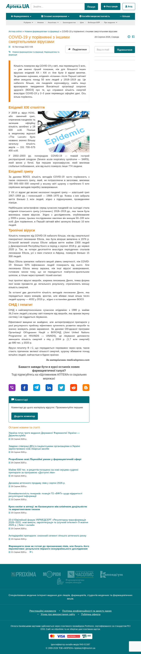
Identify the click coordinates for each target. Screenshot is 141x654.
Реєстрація (112, 6)
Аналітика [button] (52, 22)
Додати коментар (24, 416)
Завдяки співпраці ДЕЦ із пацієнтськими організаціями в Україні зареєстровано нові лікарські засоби (44, 447)
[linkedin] (49, 387)
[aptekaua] (86, 387)
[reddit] (73, 387)
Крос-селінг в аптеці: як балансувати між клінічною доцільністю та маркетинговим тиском (48, 507)
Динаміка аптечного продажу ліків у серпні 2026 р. (37, 483)
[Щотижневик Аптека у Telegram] (129, 37)
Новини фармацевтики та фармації (27, 52)
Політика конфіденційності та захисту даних (87, 610)
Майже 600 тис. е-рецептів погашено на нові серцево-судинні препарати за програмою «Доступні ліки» (43, 471)
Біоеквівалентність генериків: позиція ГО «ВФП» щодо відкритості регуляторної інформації (45, 494)
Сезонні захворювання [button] (55, 16)
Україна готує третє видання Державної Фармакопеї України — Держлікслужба (44, 434)
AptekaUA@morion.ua (84, 648)
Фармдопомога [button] (21, 16)
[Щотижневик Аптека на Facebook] (133, 37)
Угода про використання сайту (58, 614)
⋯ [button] (125, 16)
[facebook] (24, 387)
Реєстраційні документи (42, 610)
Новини (40, 22)
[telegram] (36, 387)
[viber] (12, 387)
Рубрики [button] (27, 22)
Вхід (129, 6)
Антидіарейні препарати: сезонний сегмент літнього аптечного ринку (47, 535)
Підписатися (124, 49)
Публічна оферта (90, 614)
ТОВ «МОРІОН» (66, 648)
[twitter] (61, 387)
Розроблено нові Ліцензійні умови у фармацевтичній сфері (45, 459)
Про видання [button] (109, 22)
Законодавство (69, 22)
